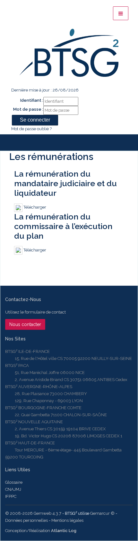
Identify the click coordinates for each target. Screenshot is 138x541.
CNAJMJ (13, 489)
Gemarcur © (102, 513)
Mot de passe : (28, 109)
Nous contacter (25, 324)
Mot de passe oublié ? (31, 128)
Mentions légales (67, 520)
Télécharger (34, 207)
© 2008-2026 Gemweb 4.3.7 (33, 513)
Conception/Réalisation (40, 530)
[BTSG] (69, 52)
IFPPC (10, 496)
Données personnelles (26, 520)
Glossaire (13, 482)
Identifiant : (31, 100)
